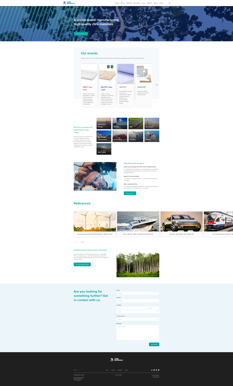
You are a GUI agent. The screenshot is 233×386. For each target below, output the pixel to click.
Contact (118, 297)
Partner (161, 3)
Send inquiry (154, 344)
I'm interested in (120, 316)
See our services (130, 193)
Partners (113, 370)
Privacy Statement (156, 376)
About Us (156, 3)
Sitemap (126, 370)
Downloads (149, 3)
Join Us (143, 3)
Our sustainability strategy (82, 264)
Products (117, 3)
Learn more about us (81, 33)
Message (118, 323)
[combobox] (137, 311)
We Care (123, 3)
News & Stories (136, 3)
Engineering (129, 3)
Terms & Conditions (155, 375)
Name (118, 290)
